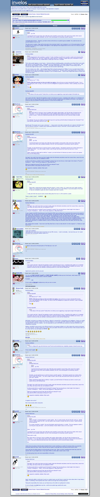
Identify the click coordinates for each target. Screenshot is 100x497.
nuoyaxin (17, 28)
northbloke (19, 201)
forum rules (36, 7)
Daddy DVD (19, 273)
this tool (36, 282)
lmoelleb (17, 340)
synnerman (18, 51)
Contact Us (47, 493)
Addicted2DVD (19, 228)
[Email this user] (75, 29)
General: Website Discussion (42, 14)
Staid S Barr (19, 177)
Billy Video (27, 337)
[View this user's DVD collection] (79, 29)
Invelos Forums (32, 14)
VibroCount (17, 104)
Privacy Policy (53, 493)
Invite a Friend (68, 493)
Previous (83, 14)
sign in (28, 10)
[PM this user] (73, 29)
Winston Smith (19, 288)
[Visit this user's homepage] (77, 29)
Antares (16, 258)
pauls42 (17, 411)
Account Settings (60, 493)
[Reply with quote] (84, 29)
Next (86, 14)
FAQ (72, 493)
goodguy (17, 74)
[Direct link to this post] (82, 29)
